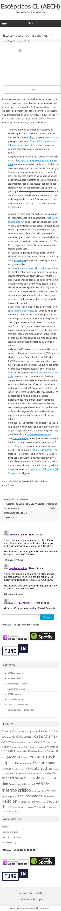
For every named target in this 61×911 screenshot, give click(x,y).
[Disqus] (30, 569)
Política (41, 791)
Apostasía (33, 731)
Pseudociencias (30, 796)
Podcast (34, 791)
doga (31, 137)
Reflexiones (48, 796)
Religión (9, 801)
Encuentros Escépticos (18, 689)
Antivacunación (22, 732)
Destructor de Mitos (41, 751)
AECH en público (15, 678)
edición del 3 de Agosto (22, 310)
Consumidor (50, 746)
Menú (30, 23)
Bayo (10, 41)
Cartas (38, 736)
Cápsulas (8, 751)
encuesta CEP (38, 469)
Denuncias (21, 751)
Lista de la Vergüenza (17, 699)
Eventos (6, 768)
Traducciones (13, 811)
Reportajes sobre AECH (29, 801)
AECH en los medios (16, 673)
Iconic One (15, 908)
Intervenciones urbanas (32, 773)
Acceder (5, 827)
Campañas (29, 736)
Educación (23, 757)
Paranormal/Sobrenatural (22, 784)
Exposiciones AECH (19, 769)
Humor (18, 773)
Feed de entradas (10, 832)
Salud (43, 802)
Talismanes (29, 807)
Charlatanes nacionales (21, 743)
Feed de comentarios (12, 837)
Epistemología (25, 763)
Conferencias (36, 747)
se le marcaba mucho (40, 450)
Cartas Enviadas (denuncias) (20, 710)
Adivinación (9, 731)
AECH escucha (14, 694)
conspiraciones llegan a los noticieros (31, 268)
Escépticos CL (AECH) (30, 6)
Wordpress (45, 908)
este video (19, 260)
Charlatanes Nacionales (18, 704)
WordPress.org (9, 842)
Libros (47, 773)
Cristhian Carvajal (21, 481)
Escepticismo (44, 763)
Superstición (17, 807)
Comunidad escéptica (20, 747)
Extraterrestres (40, 768)
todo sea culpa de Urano (39, 434)
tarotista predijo (20, 438)
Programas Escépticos (17, 684)
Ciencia (36, 742)
